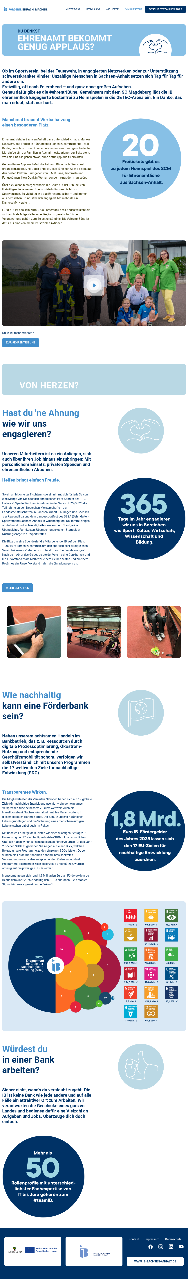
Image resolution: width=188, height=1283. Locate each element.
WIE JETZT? (113, 9)
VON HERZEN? (133, 9)
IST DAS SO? (93, 9)
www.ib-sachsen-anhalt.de (155, 1261)
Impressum (152, 1239)
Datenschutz (173, 1239)
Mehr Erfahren (17, 588)
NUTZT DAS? (73, 9)
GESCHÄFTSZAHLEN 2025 (165, 9)
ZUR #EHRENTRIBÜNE (20, 342)
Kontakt (134, 1239)
